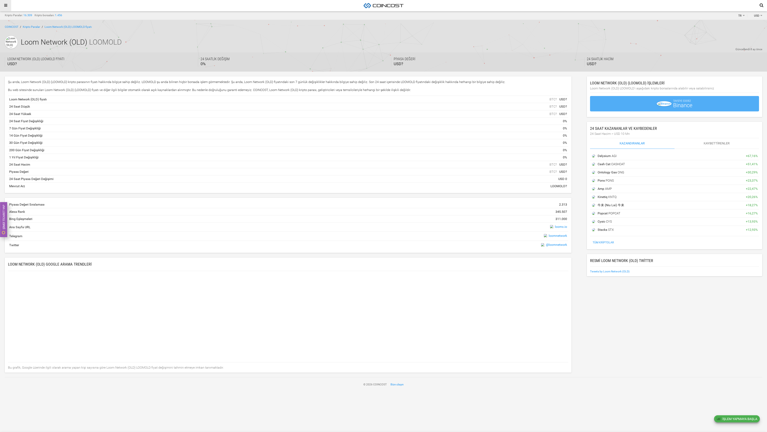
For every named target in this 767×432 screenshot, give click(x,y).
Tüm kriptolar (603, 242)
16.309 (27, 15)
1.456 (58, 15)
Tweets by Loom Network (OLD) (610, 271)
